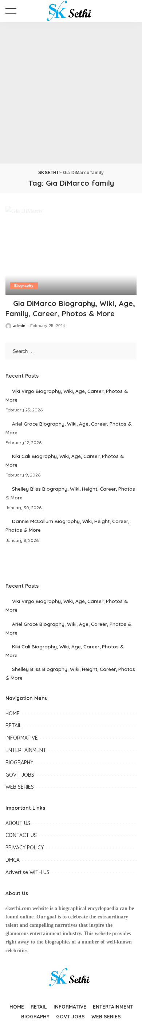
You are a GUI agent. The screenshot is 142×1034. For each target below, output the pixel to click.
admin (19, 326)
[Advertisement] (71, 93)
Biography (23, 285)
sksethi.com (18, 908)
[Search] (131, 11)
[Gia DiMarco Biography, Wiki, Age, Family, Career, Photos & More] (71, 250)
